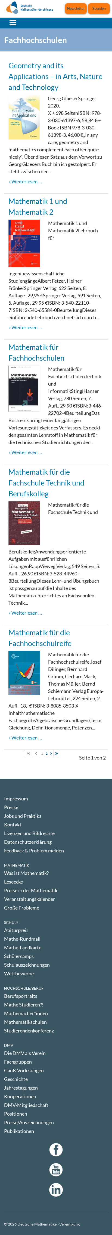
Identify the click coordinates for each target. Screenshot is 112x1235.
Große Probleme (21, 908)
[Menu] (13, 22)
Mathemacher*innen (26, 1013)
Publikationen (19, 1131)
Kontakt (12, 824)
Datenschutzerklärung (28, 842)
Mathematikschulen (25, 1022)
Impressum (16, 798)
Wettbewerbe (19, 973)
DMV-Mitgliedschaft (26, 1105)
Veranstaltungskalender (29, 899)
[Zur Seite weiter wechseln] (51, 753)
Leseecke (13, 882)
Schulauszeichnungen (27, 965)
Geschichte (16, 1079)
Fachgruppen (18, 1062)
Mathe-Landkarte (22, 947)
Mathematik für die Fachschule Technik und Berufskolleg (46, 482)
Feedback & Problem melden (34, 850)
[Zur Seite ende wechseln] (56, 753)
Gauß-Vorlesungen (24, 1070)
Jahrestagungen (21, 1088)
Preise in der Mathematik (30, 890)
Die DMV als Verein (25, 1053)
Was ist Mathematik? (26, 873)
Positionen (15, 1114)
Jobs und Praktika (23, 816)
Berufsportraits (20, 996)
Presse (11, 807)
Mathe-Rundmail (22, 939)
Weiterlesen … (26, 181)
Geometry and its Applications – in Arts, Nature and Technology (55, 76)
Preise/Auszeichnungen (29, 1122)
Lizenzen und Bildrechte (29, 833)
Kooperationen (20, 1096)
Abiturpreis (16, 930)
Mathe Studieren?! (23, 1005)
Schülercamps (19, 956)
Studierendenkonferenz (29, 1031)
